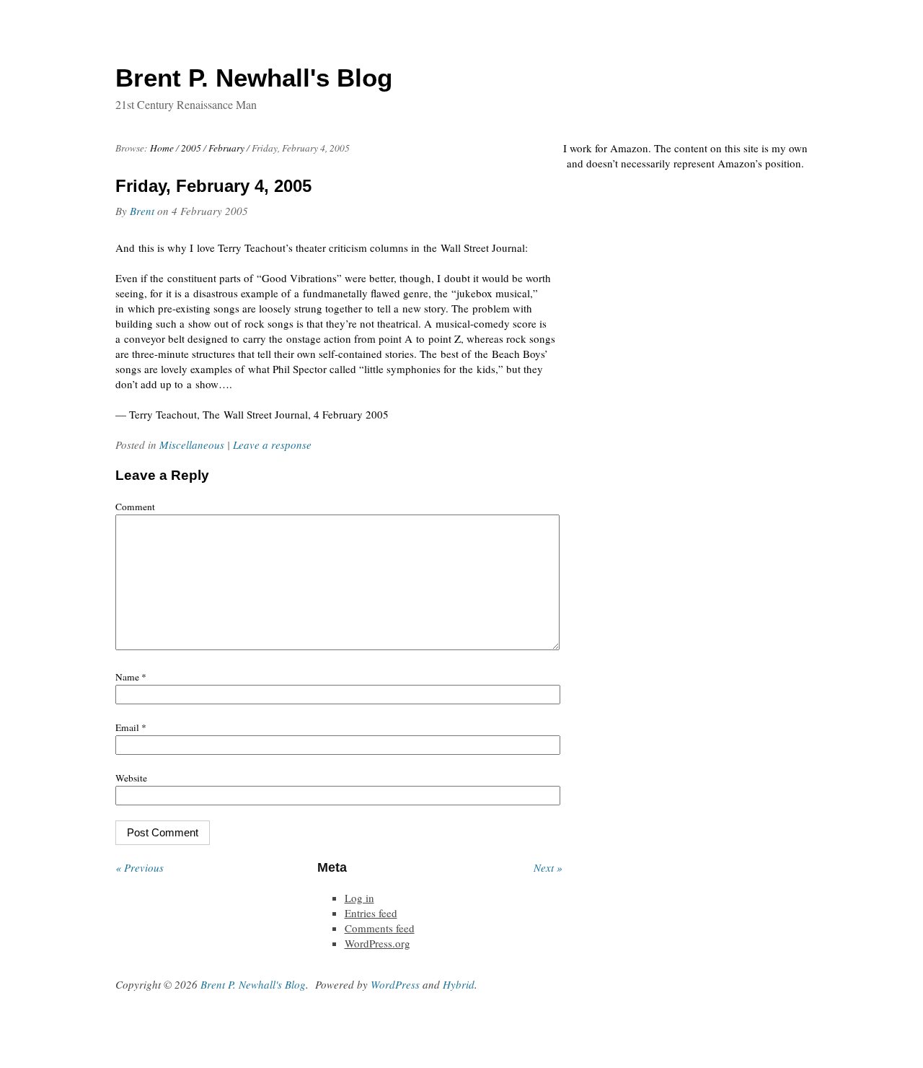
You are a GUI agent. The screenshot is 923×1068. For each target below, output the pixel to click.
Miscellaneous (191, 444)
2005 (191, 147)
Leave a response (272, 444)
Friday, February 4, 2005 (213, 186)
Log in (359, 897)
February (226, 147)
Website (131, 777)
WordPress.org (377, 943)
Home (162, 147)
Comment (135, 506)
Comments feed (380, 928)
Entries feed (371, 913)
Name (130, 676)
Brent (142, 210)
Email (130, 727)
